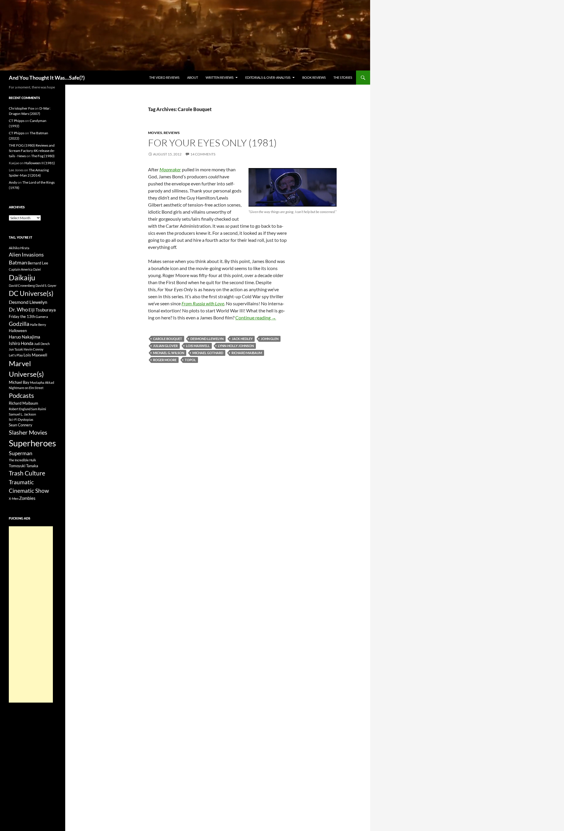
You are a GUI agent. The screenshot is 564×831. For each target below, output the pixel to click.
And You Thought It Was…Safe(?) (47, 77)
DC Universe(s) (31, 293)
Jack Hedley (242, 339)
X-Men (14, 498)
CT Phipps (16, 120)
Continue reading (255, 317)
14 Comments (202, 154)
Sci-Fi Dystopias (21, 419)
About (192, 77)
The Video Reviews (164, 77)
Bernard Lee (38, 263)
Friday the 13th (22, 316)
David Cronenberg (22, 285)
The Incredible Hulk (22, 460)
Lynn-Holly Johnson (236, 346)
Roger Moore (165, 360)
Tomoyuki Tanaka (23, 465)
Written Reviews (220, 77)
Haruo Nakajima (24, 336)
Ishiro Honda (21, 343)
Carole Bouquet (167, 339)
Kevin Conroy (33, 349)
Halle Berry (38, 324)
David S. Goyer (46, 285)
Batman (18, 262)
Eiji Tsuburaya (42, 309)
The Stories (342, 77)
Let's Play (16, 355)
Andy (13, 182)
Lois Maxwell (198, 346)
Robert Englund (20, 409)
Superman (20, 453)
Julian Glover (165, 346)
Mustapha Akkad (42, 382)
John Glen (269, 339)
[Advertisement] (31, 614)
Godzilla (19, 323)
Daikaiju (22, 277)
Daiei (37, 269)
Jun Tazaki (16, 349)
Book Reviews (314, 77)
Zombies (27, 498)
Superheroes (32, 443)
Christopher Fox (21, 108)
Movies (155, 132)
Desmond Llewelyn (207, 339)
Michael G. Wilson (168, 353)
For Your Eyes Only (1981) (212, 143)
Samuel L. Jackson (22, 414)
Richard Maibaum (246, 353)
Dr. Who (18, 309)
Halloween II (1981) (39, 163)
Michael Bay (19, 382)
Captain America (21, 269)
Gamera (42, 316)
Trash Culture (27, 473)
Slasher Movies (28, 432)
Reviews (172, 132)
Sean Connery (20, 425)
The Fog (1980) (43, 156)
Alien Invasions (26, 254)
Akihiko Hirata (19, 248)
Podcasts (21, 395)
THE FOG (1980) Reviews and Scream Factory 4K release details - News (32, 150)
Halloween (18, 330)
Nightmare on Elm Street (26, 388)
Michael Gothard (207, 353)
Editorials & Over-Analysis (268, 77)
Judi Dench (42, 344)
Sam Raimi (38, 409)
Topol (190, 360)
